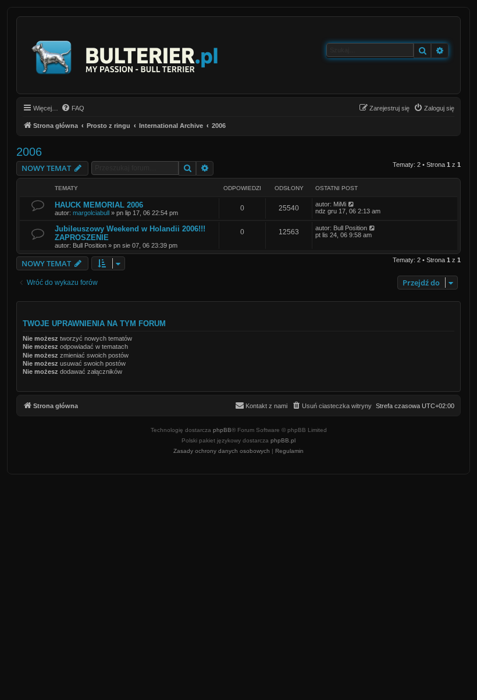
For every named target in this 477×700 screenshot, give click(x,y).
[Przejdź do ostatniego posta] (351, 204)
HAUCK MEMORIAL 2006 (99, 205)
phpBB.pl (283, 440)
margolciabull (91, 212)
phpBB (222, 430)
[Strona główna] (125, 55)
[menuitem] (72, 108)
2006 (29, 151)
